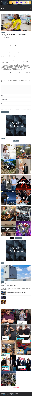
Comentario (3, 84)
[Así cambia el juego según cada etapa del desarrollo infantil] (3, 302)
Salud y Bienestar (11, 8)
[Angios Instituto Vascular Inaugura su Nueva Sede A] (8, 182)
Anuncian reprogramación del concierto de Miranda (8, 73)
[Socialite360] (2, 8)
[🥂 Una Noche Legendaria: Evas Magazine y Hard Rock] (23, 197)
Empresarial (7, 6)
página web (22, 69)
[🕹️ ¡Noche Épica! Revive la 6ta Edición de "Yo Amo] (8, 213)
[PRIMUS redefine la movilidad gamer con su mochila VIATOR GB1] (3, 297)
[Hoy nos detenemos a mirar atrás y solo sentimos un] (23, 182)
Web (1, 103)
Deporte (21, 8)
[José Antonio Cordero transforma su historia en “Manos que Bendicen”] (3, 293)
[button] (8, 316)
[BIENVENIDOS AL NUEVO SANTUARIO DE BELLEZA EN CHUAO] (8, 151)
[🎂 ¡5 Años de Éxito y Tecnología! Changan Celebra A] (23, 213)
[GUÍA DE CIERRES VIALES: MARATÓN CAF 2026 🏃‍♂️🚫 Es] (23, 151)
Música (6, 8)
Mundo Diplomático (8, 10)
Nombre (2, 95)
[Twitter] (14, 141)
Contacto (14, 10)
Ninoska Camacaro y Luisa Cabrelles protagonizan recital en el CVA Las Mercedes (24, 74)
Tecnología (19, 6)
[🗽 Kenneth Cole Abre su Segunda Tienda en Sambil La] (8, 228)
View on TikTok (16, 387)
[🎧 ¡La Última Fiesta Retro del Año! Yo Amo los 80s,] (23, 228)
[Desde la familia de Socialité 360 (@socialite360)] (8, 197)
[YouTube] (18, 141)
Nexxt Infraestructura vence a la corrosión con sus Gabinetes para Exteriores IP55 (13, 284)
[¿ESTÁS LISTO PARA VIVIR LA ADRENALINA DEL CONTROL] (8, 166)
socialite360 (8, 37)
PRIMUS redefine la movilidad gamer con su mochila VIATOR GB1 (16, 296)
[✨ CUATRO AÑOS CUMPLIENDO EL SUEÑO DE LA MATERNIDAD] (23, 166)
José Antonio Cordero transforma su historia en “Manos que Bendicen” (16, 292)
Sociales (17, 8)
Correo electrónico (4, 99)
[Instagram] (16, 141)
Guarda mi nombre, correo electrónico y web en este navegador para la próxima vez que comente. (16, 109)
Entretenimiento (13, 6)
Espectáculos (24, 6)
